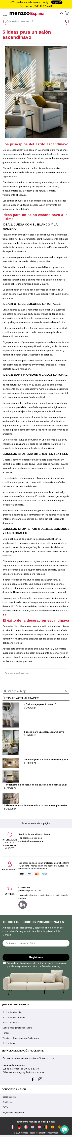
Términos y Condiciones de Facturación (21, 1038)
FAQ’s (5, 1107)
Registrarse (36, 957)
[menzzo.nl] (33, 1127)
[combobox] (36, 691)
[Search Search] (65, 21)
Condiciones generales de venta (17, 1028)
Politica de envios (11, 1023)
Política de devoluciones (14, 1017)
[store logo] (34, 14)
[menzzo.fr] (13, 1127)
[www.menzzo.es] (53, 1127)
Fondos (6, 1033)
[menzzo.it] (26, 1127)
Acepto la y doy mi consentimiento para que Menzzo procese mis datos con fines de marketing (36, 965)
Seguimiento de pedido (13, 1112)
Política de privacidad (12, 1012)
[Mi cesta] (67, 13)
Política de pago (10, 1043)
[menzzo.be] (46, 1127)
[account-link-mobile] (62, 12)
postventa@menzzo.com (29, 890)
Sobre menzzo (9, 1097)
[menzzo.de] (19, 1127)
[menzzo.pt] (59, 1127)
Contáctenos (8, 1102)
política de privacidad (27, 963)
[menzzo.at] (39, 1127)
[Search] (66, 691)
